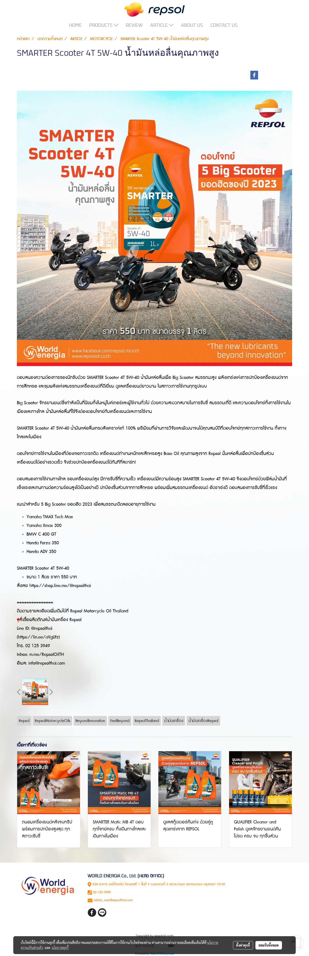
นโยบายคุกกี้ (60, 947)
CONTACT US (224, 25)
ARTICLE (159, 25)
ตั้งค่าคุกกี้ (243, 945)
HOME (75, 25)
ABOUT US (192, 25)
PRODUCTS (101, 25)
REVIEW (134, 25)
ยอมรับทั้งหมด (269, 945)
